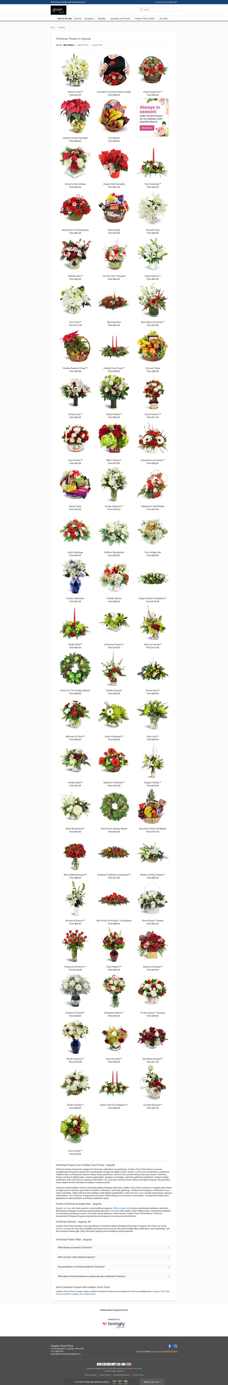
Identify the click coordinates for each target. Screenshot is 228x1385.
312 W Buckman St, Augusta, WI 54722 (67, 1348)
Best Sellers (68, 45)
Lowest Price (97, 45)
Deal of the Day (65, 18)
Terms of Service (90, 1375)
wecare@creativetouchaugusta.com (66, 1353)
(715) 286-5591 (57, 1351)
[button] (221, 1374)
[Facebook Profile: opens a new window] (170, 1346)
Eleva (92, 1293)
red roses (67, 1208)
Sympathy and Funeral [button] (120, 18)
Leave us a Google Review (164, 1351)
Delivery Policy (138, 1375)
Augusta (156, 1291)
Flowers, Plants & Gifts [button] (145, 18)
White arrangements (121, 1208)
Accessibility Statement (121, 1375)
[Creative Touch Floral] (70, 10)
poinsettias (122, 1174)
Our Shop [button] (164, 18)
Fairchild (66, 1293)
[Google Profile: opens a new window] (175, 1346)
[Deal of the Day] (152, 117)
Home (53, 27)
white (144, 1171)
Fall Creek (165, 1291)
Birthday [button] (102, 18)
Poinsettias (115, 1210)
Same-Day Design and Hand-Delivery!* (68, 2)
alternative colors (137, 1192)
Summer (78, 18)
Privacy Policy (105, 1375)
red (136, 1171)
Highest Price (83, 45)
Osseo (59, 1293)
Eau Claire (84, 1293)
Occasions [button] (89, 18)
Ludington (75, 1293)
